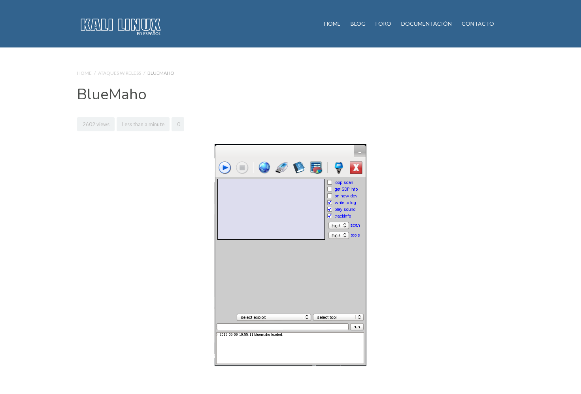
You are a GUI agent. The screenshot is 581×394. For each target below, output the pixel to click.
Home (332, 23)
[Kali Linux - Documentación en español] (120, 23)
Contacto (478, 23)
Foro (383, 23)
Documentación (426, 23)
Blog (358, 23)
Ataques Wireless (119, 73)
